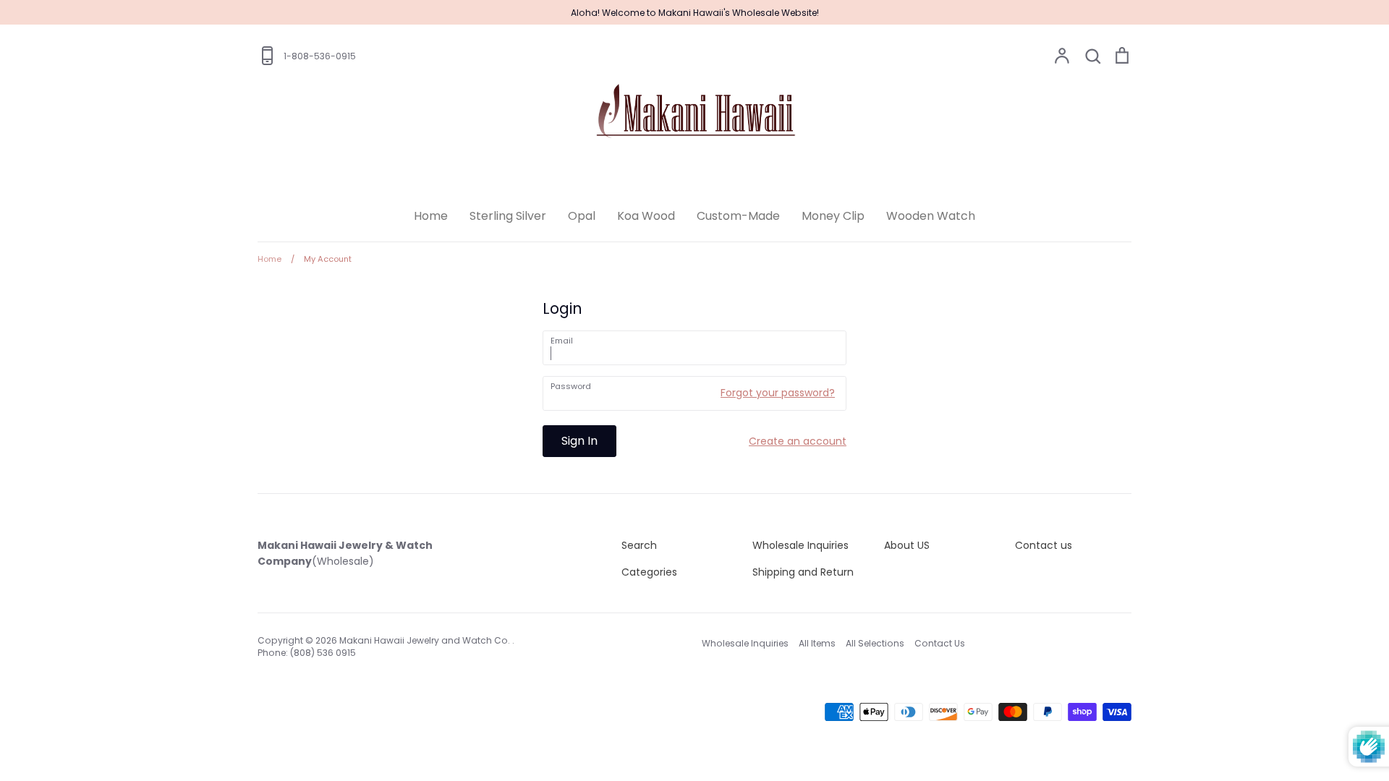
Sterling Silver (508, 216)
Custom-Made (738, 216)
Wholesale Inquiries (800, 545)
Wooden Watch (930, 216)
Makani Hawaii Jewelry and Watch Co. (425, 640)
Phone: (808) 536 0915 (307, 652)
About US (907, 545)
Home (431, 216)
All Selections (875, 643)
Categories (649, 572)
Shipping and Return (803, 572)
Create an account (797, 441)
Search (639, 545)
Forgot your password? (778, 392)
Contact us (1043, 545)
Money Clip (833, 216)
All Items (817, 643)
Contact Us (939, 643)
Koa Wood (646, 216)
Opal (581, 216)
